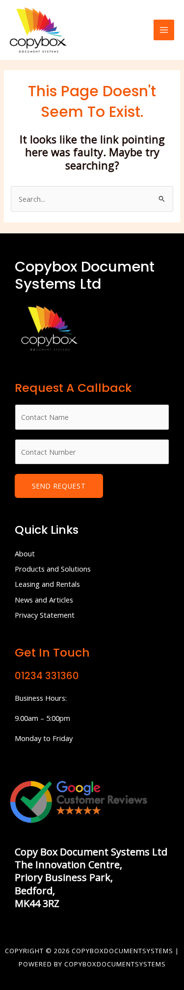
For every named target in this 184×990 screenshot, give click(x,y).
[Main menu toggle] (164, 30)
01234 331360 (47, 676)
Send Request (59, 486)
